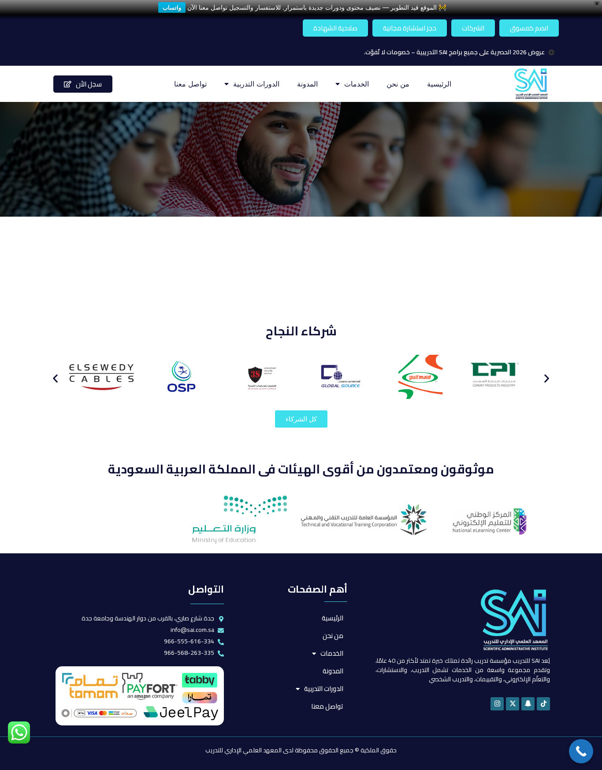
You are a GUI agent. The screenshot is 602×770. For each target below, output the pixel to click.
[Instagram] (497, 703)
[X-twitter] (512, 703)
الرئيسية (439, 83)
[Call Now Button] (581, 751)
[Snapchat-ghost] (528, 703)
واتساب (172, 7)
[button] (55, 378)
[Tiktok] (543, 703)
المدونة (307, 83)
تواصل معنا (190, 83)
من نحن (397, 83)
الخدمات (356, 83)
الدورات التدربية (256, 83)
